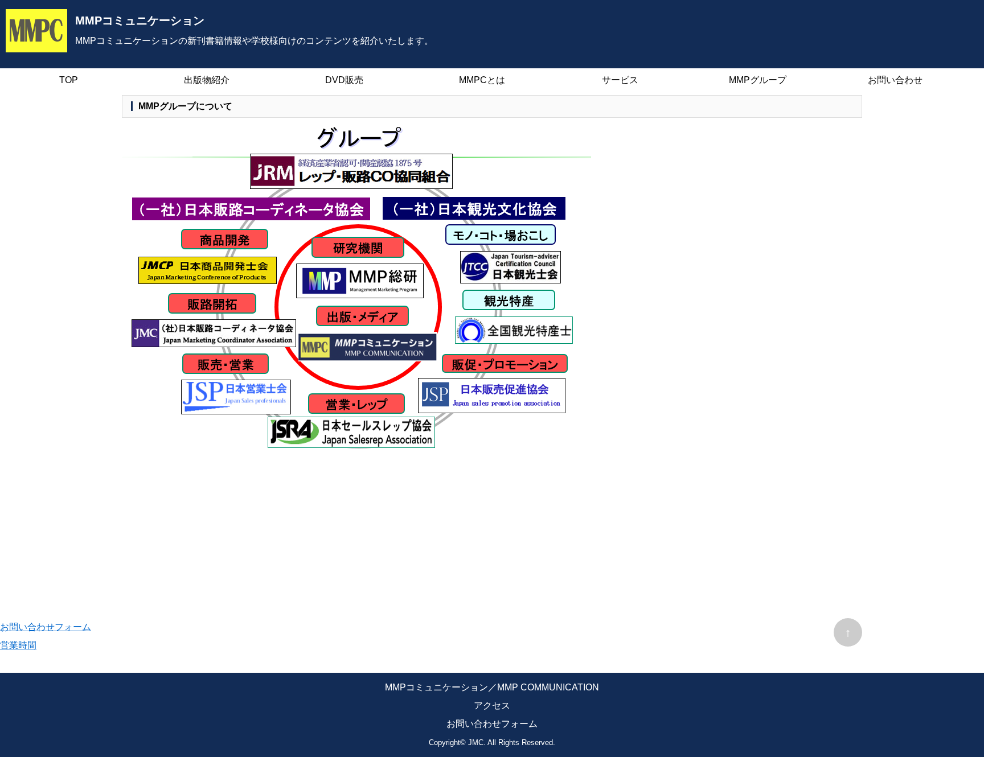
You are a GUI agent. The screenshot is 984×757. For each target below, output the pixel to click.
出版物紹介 (206, 80)
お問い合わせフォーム (45, 627)
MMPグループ (757, 80)
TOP (68, 80)
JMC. (477, 742)
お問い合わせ (895, 80)
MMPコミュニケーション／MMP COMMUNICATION (492, 687)
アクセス (492, 705)
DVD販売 (344, 80)
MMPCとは (482, 80)
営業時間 (18, 645)
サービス (620, 80)
